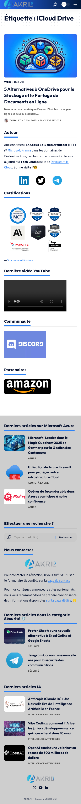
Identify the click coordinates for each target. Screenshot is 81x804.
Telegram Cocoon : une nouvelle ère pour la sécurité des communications (52, 660)
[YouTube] (41, 788)
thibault (15, 120)
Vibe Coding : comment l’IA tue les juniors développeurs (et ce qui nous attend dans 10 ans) (51, 728)
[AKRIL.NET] (18, 4)
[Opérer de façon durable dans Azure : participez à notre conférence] (14, 496)
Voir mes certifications (20, 260)
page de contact (58, 580)
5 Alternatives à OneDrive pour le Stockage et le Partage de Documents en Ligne (39, 95)
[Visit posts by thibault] (6, 120)
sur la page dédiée (58, 600)
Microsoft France (19, 150)
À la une (43, 482)
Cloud (19, 82)
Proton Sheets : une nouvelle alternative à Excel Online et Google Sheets (49, 635)
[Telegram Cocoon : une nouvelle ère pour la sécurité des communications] (14, 660)
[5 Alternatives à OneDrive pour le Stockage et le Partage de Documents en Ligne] (40, 55)
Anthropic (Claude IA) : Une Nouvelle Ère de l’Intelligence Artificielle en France (50, 704)
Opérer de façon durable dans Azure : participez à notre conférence (51, 496)
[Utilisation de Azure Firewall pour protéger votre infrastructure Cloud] (14, 472)
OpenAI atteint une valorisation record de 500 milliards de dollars (52, 753)
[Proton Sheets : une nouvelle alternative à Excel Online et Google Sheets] (14, 636)
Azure (32, 458)
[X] (34, 788)
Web (7, 82)
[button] (55, 4)
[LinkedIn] (46, 788)
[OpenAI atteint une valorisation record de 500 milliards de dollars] (14, 753)
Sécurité (33, 646)
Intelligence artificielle (44, 714)
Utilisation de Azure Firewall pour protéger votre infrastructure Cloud (49, 472)
